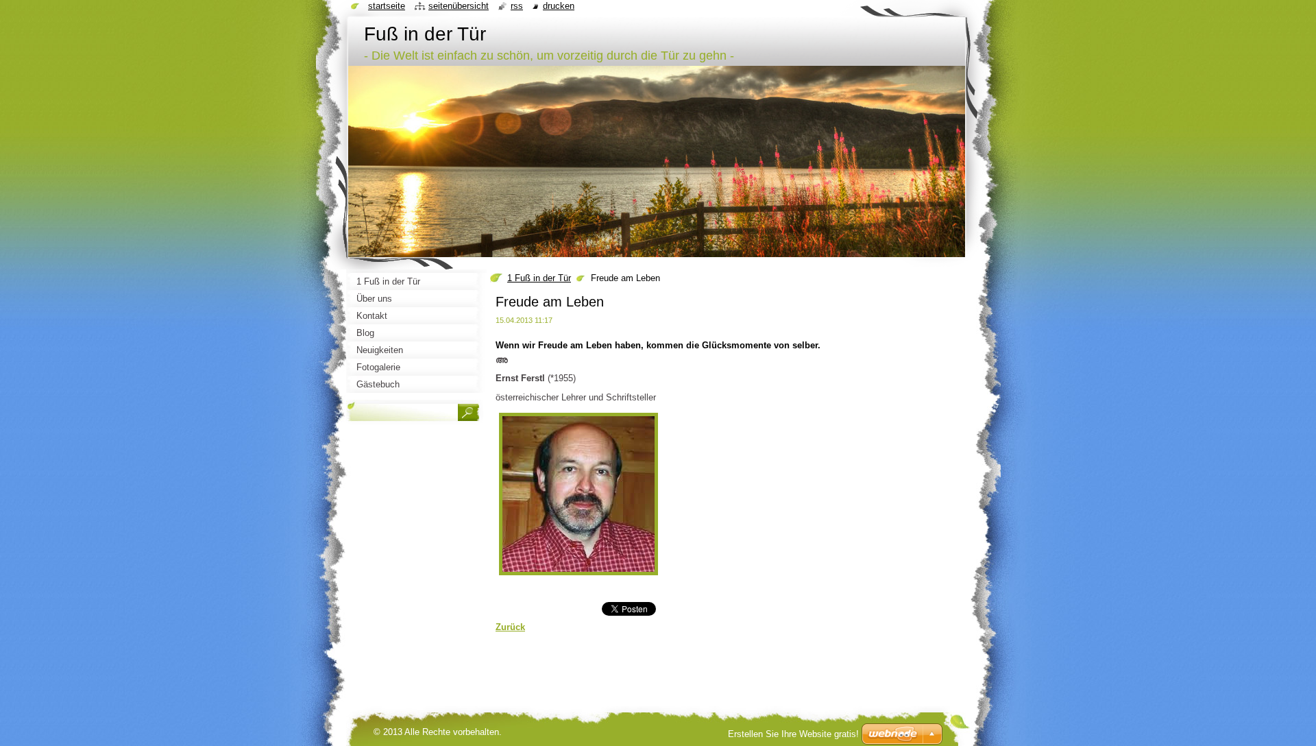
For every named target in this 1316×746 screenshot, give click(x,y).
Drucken (558, 6)
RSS (517, 6)
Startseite (386, 6)
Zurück (510, 627)
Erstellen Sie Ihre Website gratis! (793, 734)
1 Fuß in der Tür (539, 278)
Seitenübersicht (458, 6)
